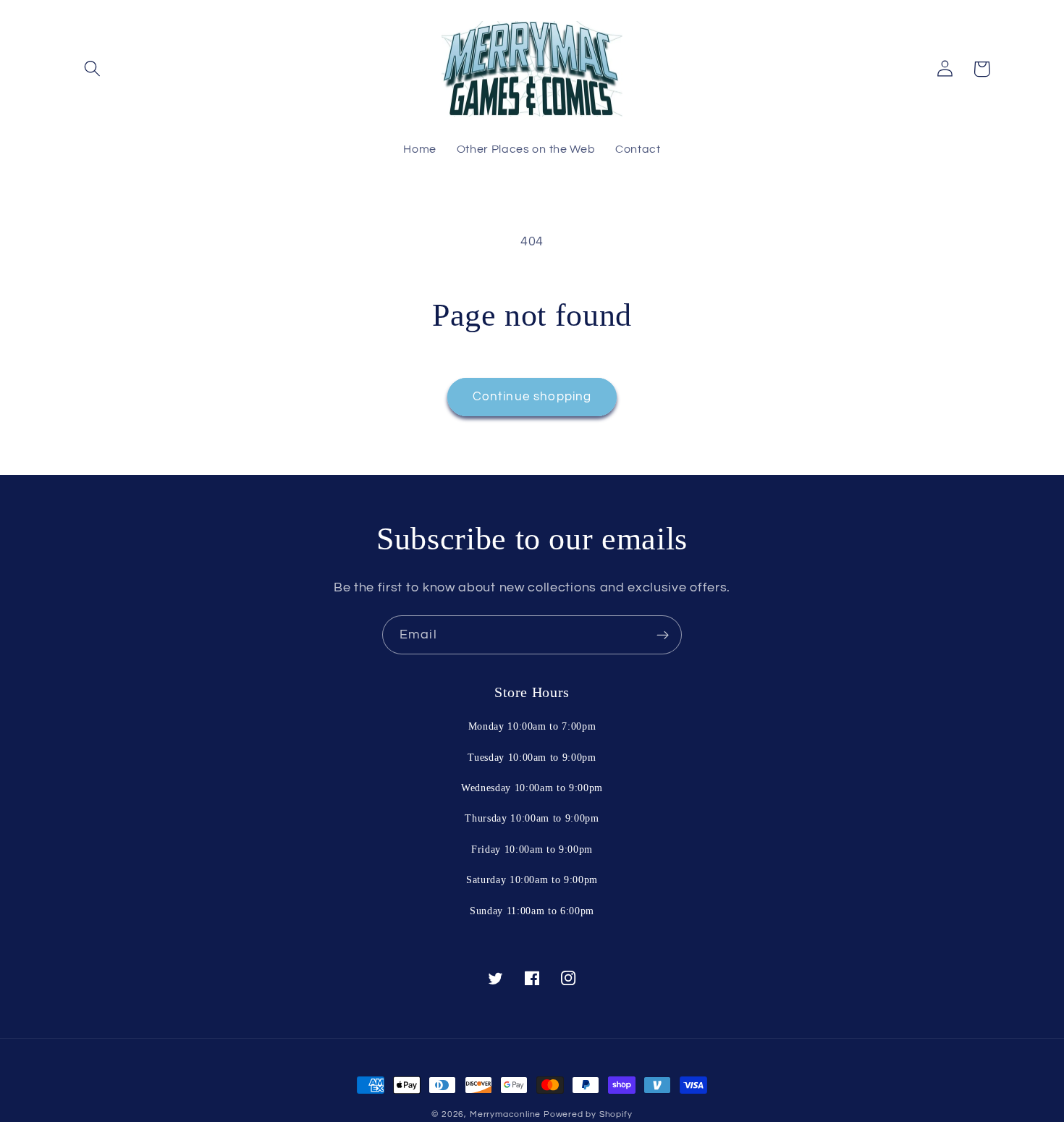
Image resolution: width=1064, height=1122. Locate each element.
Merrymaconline (505, 1114)
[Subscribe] (662, 634)
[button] (93, 69)
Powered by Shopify (588, 1114)
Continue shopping (532, 396)
